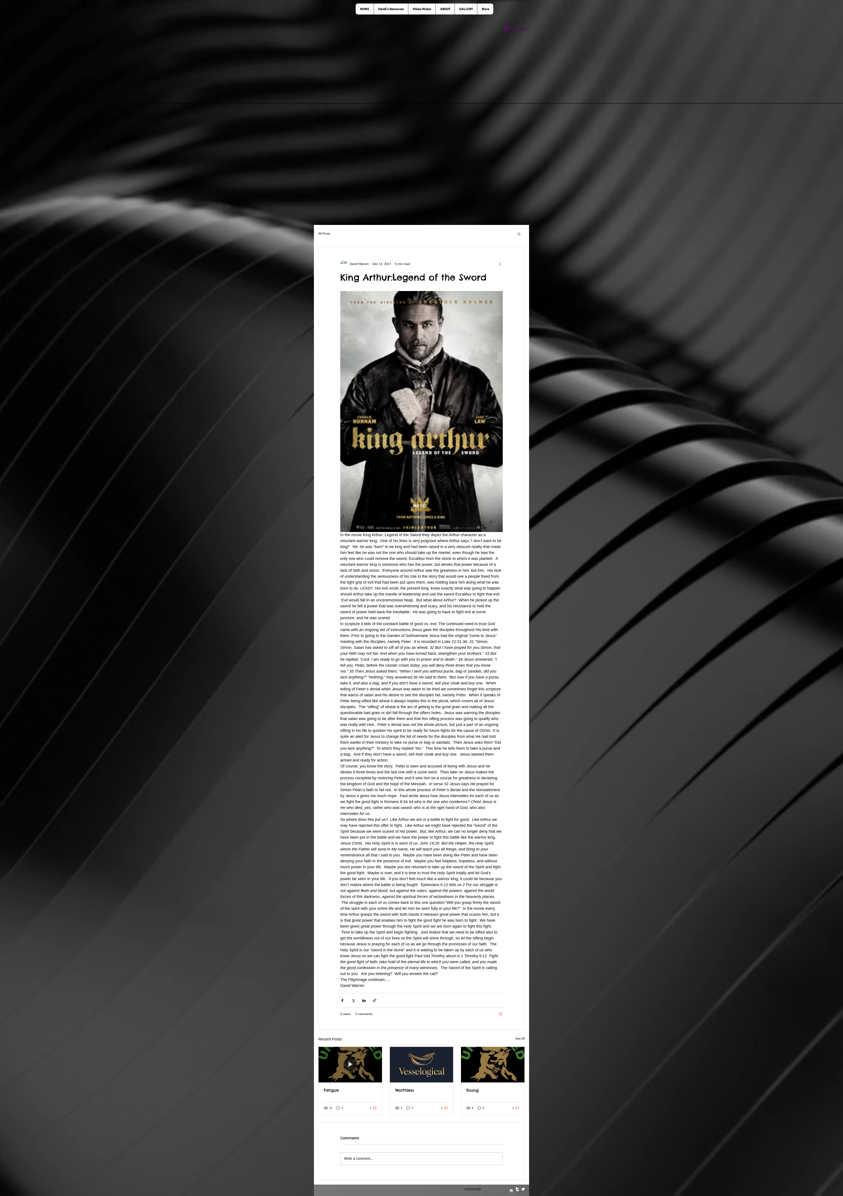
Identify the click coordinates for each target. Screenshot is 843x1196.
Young (472, 1090)
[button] (519, 233)
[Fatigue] (350, 1064)
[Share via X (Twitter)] (353, 1000)
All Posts (324, 233)
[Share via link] (375, 1000)
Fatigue (331, 1090)
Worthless (404, 1090)
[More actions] (500, 263)
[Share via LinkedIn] (364, 1000)
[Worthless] (421, 1064)
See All (520, 1038)
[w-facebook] (512, 1191)
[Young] (492, 1064)
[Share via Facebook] (342, 1000)
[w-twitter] (517, 1189)
